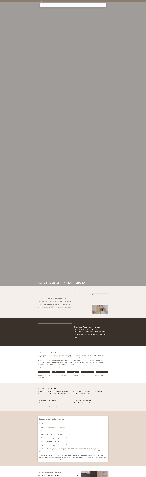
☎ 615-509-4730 (105, 1)
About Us (76, 5)
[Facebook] (37, 1)
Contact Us (101, 5)
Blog (86, 5)
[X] (39, 1)
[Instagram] (42, 1)
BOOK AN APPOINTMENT (73, 1)
